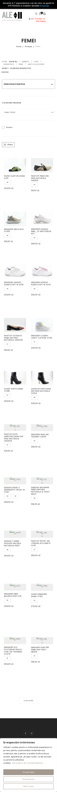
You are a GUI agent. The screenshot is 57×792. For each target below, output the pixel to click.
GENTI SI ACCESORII (36, 64)
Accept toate (28, 772)
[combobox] (27, 84)
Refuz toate (28, 786)
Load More (28, 700)
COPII (36, 61)
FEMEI (21, 64)
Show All (13, 61)
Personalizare (28, 779)
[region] (28, 765)
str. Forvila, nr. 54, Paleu (38, 20)
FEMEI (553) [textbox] (28, 112)
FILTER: (4, 61)
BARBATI (25, 61)
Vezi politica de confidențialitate (27, 763)
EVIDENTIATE (9, 64)
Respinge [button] (44, 5)
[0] (40, 13)
